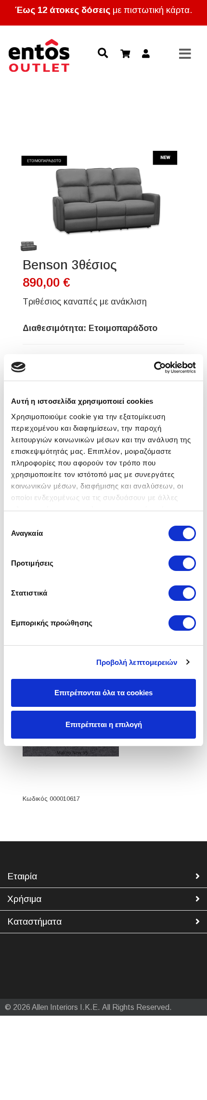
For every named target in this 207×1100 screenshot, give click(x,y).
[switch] (182, 563)
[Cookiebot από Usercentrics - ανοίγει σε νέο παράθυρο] (154, 367)
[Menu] (185, 54)
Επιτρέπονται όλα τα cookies (103, 693)
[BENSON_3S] (28, 246)
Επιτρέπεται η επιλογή (103, 724)
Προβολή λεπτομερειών (137, 662)
